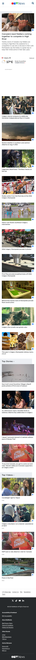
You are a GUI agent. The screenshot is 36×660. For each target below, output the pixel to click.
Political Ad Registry (7, 627)
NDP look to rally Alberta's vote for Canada (17, 552)
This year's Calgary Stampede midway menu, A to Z (17, 353)
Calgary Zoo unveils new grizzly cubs (14, 327)
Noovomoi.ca (6, 648)
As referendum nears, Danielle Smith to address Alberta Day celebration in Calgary (17, 411)
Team (3, 594)
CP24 (3, 635)
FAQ (21, 592)
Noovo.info (5, 646)
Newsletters (27, 592)
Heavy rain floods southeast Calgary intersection (15, 223)
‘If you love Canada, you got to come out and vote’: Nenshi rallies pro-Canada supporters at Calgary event (17, 465)
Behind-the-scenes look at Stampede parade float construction (17, 301)
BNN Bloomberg (6, 637)
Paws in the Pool (7, 578)
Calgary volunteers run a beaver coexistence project (17, 525)
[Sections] (3, 3)
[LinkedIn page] (23, 601)
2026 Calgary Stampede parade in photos (16, 249)
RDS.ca (4, 650)
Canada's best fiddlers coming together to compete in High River (16, 36)
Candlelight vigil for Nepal (11, 498)
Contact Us (15, 592)
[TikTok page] (16, 601)
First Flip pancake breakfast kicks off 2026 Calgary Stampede (17, 275)
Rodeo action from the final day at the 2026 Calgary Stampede (17, 197)
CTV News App (6, 592)
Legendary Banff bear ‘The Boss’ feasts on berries (17, 170)
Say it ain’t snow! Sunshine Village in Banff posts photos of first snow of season (16, 385)
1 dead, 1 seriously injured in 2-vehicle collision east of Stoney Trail (17, 438)
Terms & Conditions (7, 625)
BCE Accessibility (7, 616)
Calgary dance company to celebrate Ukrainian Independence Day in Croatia (16, 117)
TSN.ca (4, 639)
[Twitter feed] (13, 601)
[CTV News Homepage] (18, 3)
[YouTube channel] (20, 601)
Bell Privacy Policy (7, 623)
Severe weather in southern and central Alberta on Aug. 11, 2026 (16, 143)
